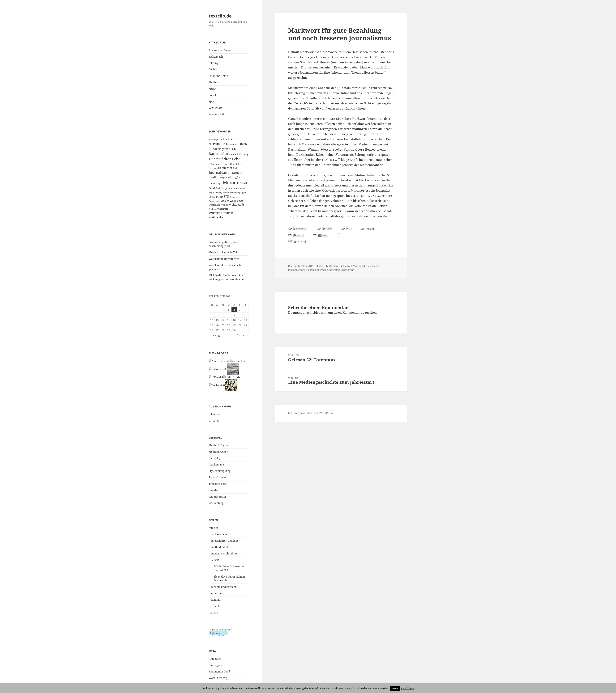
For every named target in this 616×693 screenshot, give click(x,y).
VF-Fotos (214, 420)
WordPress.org (218, 678)
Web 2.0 (224, 204)
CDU (235, 149)
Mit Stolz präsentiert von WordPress (310, 413)
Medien (213, 82)
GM (219, 168)
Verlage (225, 200)
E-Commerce (216, 164)
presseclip (215, 606)
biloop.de (214, 414)
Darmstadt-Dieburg (237, 154)
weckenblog (216, 503)
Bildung (213, 63)
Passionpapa (216, 464)
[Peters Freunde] (219, 361)
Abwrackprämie (215, 139)
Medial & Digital (219, 445)
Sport (212, 101)
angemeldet (311, 312)
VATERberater (217, 496)
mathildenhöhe (220, 547)
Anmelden (215, 658)
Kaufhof (214, 177)
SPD (226, 196)
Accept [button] (395, 688)
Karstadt (238, 172)
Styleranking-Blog (220, 471)
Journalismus (220, 172)
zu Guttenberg (217, 217)
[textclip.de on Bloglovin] (220, 629)
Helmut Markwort (354, 266)
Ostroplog (215, 458)
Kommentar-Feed (219, 671)
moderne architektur (224, 553)
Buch (243, 144)
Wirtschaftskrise (221, 213)
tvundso (213, 490)
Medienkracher (218, 451)
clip (321, 266)
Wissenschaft (217, 114)
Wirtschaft (215, 108)
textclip (213, 612)
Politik (213, 95)
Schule (226, 192)
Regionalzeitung (215, 193)
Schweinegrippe (238, 192)
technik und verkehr (223, 587)
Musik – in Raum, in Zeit (223, 252)
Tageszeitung (214, 201)
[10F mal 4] (216, 377)
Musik (212, 88)
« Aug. (216, 335)
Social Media (216, 196)
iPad (235, 168)
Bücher (213, 69)
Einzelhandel (231, 164)
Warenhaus (214, 204)
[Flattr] (341, 241)
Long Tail (236, 177)
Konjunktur (225, 177)
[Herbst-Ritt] (217, 385)
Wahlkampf (236, 200)
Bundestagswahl (220, 149)
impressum (215, 593)
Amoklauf (228, 139)
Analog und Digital (220, 50)
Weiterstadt (236, 204)
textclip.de (220, 16)
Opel (212, 188)
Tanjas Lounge (218, 477)
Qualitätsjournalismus (236, 188)
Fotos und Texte (218, 76)
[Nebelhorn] (233, 369)
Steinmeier (234, 197)
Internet (226, 168)
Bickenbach (216, 56)
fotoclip (213, 528)
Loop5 (212, 183)
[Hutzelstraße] (218, 369)
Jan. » (240, 335)
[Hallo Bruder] (232, 377)
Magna (219, 183)
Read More (407, 688)
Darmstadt (217, 153)
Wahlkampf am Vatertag (224, 259)
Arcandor (217, 143)
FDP (242, 164)
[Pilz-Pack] (231, 385)
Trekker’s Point (218, 484)
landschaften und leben (225, 540)
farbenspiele (219, 534)
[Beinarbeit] (238, 361)
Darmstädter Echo (224, 158)
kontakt (216, 599)
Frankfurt (213, 168)
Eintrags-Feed (217, 665)
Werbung (213, 209)
